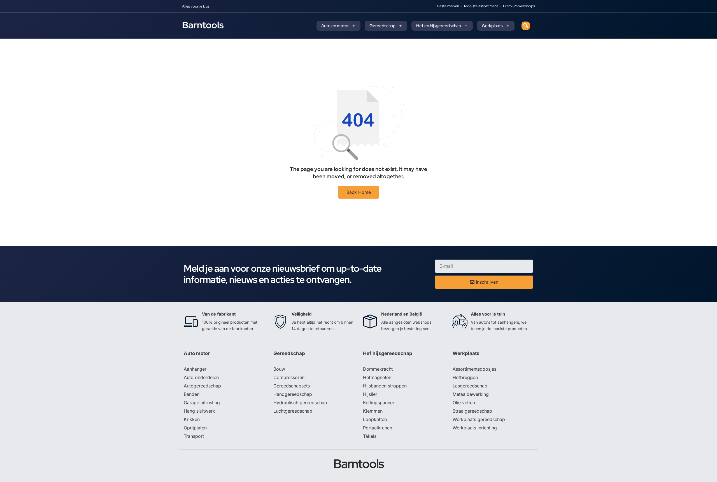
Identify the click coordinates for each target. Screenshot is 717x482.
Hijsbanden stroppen (385, 386)
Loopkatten (375, 419)
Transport (194, 436)
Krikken (192, 419)
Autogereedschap (202, 386)
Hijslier (370, 394)
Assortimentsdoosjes (474, 369)
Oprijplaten (195, 428)
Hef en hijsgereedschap (438, 26)
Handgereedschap (292, 394)
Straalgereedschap (472, 411)
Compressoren (288, 377)
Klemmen (373, 411)
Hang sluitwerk (199, 411)
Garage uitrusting (202, 402)
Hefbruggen (465, 377)
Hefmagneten (377, 377)
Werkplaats (492, 26)
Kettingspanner (378, 402)
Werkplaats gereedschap (479, 419)
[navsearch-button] (526, 26)
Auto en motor (335, 26)
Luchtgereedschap (292, 411)
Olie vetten (464, 402)
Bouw (279, 369)
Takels (369, 436)
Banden (191, 394)
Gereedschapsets (291, 386)
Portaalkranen (377, 428)
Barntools (203, 25)
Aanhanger (195, 369)
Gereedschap (382, 26)
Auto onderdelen (201, 377)
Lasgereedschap (470, 386)
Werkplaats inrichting (475, 428)
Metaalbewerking (471, 394)
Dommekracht (378, 369)
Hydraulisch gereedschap (300, 402)
